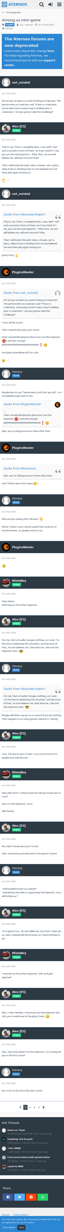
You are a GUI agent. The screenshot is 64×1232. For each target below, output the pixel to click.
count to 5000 (15, 1166)
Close (21, 1227)
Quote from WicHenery (20, 468)
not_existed (26, 24)
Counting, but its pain (20, 1139)
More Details (9, 1227)
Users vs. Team (16, 1130)
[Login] (50, 4)
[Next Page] (43, 1107)
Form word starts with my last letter (28, 1157)
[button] (59, 4)
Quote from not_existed (21, 293)
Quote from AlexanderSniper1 (25, 214)
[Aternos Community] (14, 4)
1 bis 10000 (14, 1148)
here (50, 51)
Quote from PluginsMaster (22, 404)
